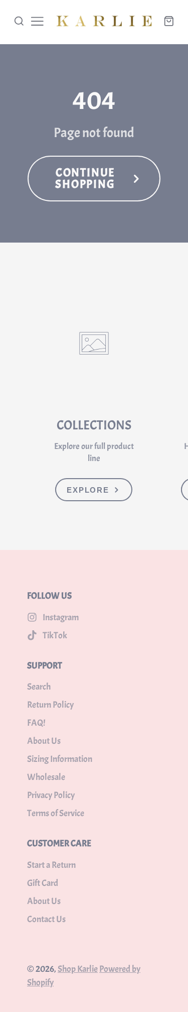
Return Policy (50, 705)
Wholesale (46, 777)
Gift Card (42, 883)
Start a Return (51, 865)
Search (39, 687)
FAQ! (36, 723)
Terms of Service (55, 813)
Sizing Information (59, 759)
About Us (44, 741)
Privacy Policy (51, 795)
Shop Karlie (78, 969)
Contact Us (46, 919)
